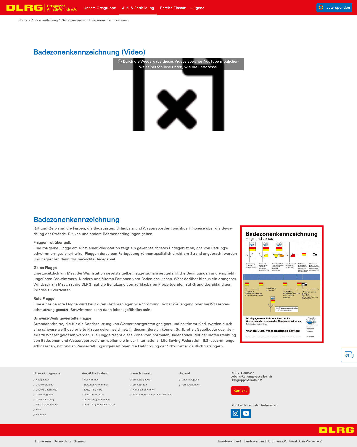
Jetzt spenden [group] (338, 7)
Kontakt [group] (240, 390)
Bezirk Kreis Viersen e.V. (305, 441)
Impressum (43, 441)
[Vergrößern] (282, 284)
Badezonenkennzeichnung (110, 20)
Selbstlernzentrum (75, 20)
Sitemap (80, 441)
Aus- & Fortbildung (44, 20)
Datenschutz (62, 441)
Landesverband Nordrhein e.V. (265, 441)
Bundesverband (229, 441)
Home (23, 20)
